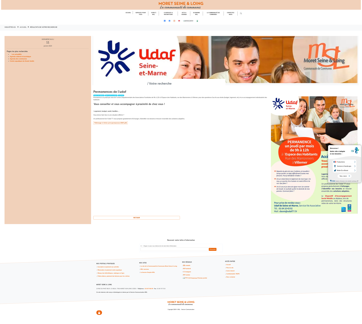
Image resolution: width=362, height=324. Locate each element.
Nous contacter (230, 277)
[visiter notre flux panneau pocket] (188, 21)
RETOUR (136, 218)
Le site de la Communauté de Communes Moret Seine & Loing (159, 266)
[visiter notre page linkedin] (164, 21)
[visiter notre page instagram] (174, 21)
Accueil (23, 27)
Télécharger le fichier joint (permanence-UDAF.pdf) (110, 123)
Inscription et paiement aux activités (108, 267)
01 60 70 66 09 (149, 288)
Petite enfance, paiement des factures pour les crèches (114, 276)
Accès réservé (230, 271)
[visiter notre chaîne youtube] (179, 21)
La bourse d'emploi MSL (148, 272)
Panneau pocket (202, 278)
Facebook (188, 268)
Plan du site (229, 268)
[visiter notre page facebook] (169, 21)
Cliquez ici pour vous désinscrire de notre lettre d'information (159, 246)
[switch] (141, 246)
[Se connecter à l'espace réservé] (197, 21)
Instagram (188, 271)
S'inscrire (213, 249)
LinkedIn (187, 265)
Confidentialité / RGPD (232, 274)
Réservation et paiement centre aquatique (110, 270)
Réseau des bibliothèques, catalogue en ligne (111, 273)
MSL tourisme (145, 269)
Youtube (187, 275)
